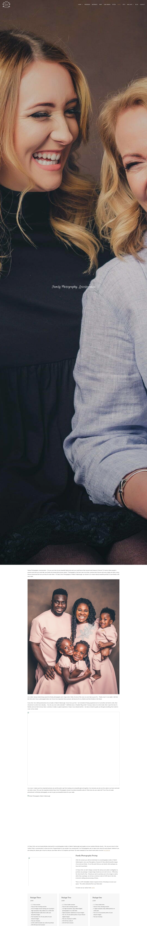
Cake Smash (107, 4)
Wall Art (129, 4)
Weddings (87, 4)
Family (119, 4)
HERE (93, 888)
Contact (142, 4)
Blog (136, 4)
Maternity (94, 4)
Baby (100, 4)
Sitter (114, 4)
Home (79, 4)
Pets (124, 4)
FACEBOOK (107, 850)
